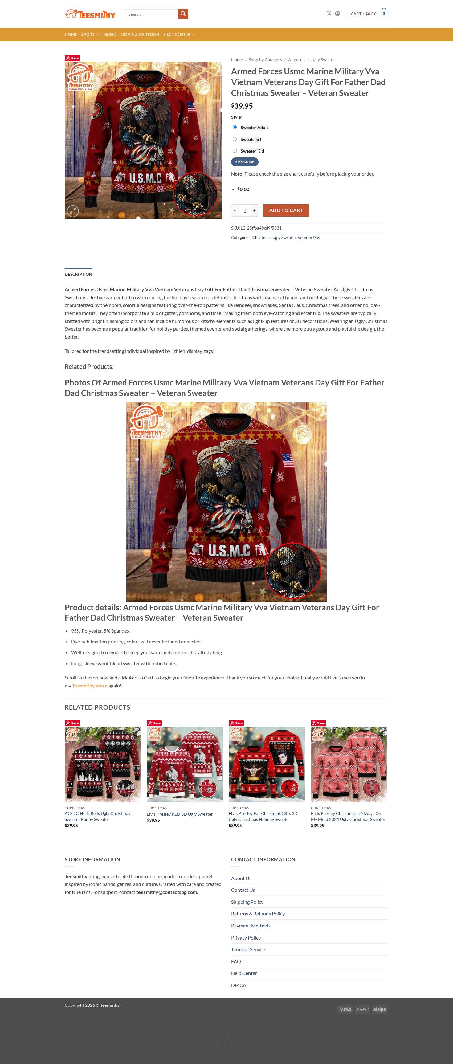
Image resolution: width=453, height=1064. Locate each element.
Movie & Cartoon (139, 34)
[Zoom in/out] (6, 1027)
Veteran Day (309, 237)
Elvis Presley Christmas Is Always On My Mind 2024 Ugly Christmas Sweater (348, 816)
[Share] (41, 1027)
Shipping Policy (247, 902)
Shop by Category (265, 59)
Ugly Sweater (323, 59)
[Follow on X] (329, 14)
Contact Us (243, 890)
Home (71, 34)
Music (109, 34)
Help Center (177, 34)
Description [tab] (78, 274)
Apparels (296, 59)
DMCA (238, 985)
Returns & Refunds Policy (258, 913)
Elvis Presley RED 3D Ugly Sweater (180, 814)
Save (75, 58)
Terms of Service (248, 949)
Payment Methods (251, 925)
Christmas (261, 237)
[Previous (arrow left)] (6, 1053)
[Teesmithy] (90, 14)
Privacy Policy (246, 937)
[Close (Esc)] (59, 1027)
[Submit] (183, 14)
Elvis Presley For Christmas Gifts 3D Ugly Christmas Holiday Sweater (263, 816)
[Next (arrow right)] (24, 1053)
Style (236, 117)
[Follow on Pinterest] (337, 14)
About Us (241, 878)
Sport (88, 34)
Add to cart (286, 210)
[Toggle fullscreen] (24, 1027)
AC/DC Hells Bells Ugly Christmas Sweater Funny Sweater (97, 816)
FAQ (236, 961)
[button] (369, 14)
